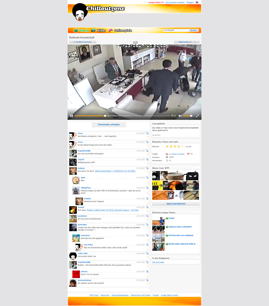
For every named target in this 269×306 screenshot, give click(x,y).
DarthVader (82, 225)
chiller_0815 (82, 253)
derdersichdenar (84, 280)
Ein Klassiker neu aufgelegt (181, 235)
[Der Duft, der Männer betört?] (160, 180)
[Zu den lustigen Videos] (81, 32)
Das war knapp (158, 262)
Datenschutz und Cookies (141, 295)
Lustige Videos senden (169, 295)
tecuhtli (81, 207)
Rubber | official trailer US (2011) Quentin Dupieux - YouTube (113, 210)
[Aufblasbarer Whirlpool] (175, 180)
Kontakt (156, 295)
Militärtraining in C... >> (187, 42)
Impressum (105, 295)
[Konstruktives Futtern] (160, 199)
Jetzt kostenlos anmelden (175, 2)
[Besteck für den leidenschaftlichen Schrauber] (191, 199)
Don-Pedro (88, 245)
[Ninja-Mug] (191, 180)
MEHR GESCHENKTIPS (176, 204)
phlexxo (84, 271)
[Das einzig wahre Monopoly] (191, 189)
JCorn (80, 133)
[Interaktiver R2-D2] (175, 199)
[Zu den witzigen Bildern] (99, 32)
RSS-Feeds (94, 295)
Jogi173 (81, 159)
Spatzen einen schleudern (180, 227)
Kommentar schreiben (109, 124)
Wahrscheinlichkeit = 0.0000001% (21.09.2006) (115, 171)
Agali (83, 177)
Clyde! (172, 218)
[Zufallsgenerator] (134, 43)
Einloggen (190, 2)
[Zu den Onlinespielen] (121, 32)
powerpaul (85, 235)
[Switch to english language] (197, 3)
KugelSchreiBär (84, 151)
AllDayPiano (86, 188)
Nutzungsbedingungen (120, 295)
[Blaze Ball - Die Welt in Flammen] (175, 189)
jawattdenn (82, 216)
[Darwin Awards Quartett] (160, 189)
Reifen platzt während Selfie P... (182, 244)
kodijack (81, 168)
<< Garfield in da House (82, 42)
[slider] (122, 115)
